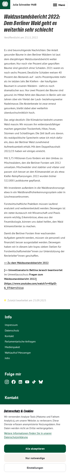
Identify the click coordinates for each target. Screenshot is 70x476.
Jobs (7, 358)
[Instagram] (7, 383)
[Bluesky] (41, 383)
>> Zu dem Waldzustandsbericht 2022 (26, 263)
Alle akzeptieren (35, 448)
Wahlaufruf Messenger (18, 352)
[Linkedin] (20, 383)
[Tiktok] (34, 383)
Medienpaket (12, 347)
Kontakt (9, 336)
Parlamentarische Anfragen (20, 341)
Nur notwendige (35, 458)
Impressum (11, 325)
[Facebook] (14, 383)
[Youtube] (27, 383)
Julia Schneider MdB (24, 4)
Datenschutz (12, 330)
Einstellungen (35, 467)
